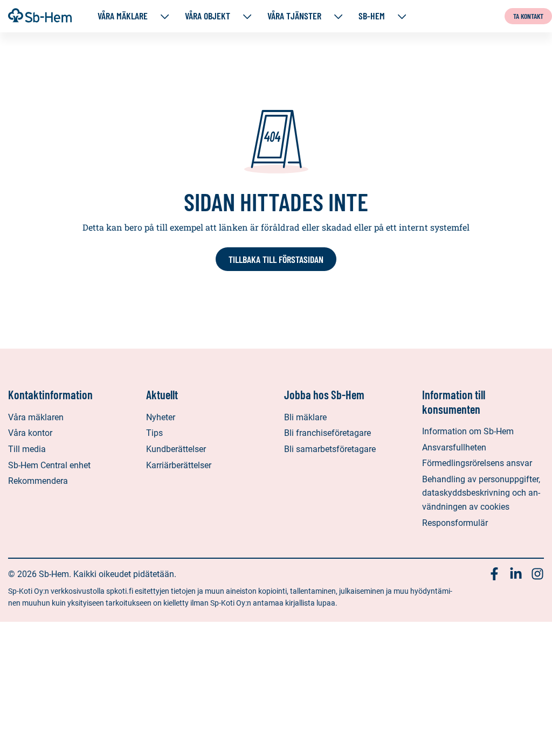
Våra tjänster (294, 16)
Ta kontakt (528, 15)
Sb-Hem (371, 16)
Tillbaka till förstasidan (276, 259)
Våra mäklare (123, 16)
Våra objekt (207, 16)
